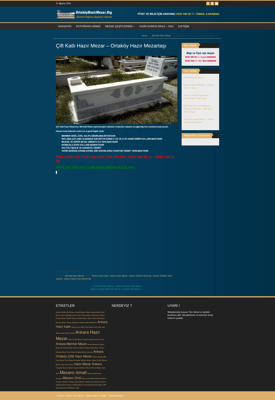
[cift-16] (67, 255)
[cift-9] (136, 209)
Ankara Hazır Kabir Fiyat (79, 327)
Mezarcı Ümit (72, 377)
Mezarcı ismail (73, 372)
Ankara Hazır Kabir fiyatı (97, 327)
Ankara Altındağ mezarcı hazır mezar (73, 315)
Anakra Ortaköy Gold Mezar (65, 312)
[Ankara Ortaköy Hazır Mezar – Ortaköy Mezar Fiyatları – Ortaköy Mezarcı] (84, 14)
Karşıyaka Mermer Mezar (64, 368)
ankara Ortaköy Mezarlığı (140, 275)
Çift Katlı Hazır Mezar (161, 35)
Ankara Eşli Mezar (73, 322)
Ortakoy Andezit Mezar (76, 382)
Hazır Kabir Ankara (67, 364)
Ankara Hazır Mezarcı (75, 339)
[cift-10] (159, 209)
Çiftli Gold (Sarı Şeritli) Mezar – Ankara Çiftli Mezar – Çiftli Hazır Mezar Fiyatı (198, 109)
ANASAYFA (64, 26)
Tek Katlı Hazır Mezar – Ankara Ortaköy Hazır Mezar (117, 286)
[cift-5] (159, 186)
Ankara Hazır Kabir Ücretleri (65, 333)
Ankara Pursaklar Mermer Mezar (80, 360)
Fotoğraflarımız (88, 26)
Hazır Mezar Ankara (88, 364)
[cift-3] (113, 186)
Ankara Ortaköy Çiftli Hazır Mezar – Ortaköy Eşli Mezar (116, 289)
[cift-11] (67, 232)
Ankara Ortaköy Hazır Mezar (89, 348)
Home (144, 35)
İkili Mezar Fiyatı (73, 388)
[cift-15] (159, 232)
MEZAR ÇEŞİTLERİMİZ (119, 26)
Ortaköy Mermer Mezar (64, 385)
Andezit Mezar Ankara (82, 312)
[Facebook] (208, 3)
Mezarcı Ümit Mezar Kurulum (91, 378)
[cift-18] (113, 255)
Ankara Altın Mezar (92, 315)
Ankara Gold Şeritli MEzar (88, 322)
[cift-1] (67, 186)
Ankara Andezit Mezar (194, 77)
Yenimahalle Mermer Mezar (93, 385)
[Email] (216, 3)
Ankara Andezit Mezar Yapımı (82, 318)
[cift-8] (113, 209)
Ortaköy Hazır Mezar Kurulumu (95, 382)
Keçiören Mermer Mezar (82, 368)
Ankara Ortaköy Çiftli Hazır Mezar (79, 353)
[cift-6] (67, 209)
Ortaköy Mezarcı (77, 385)
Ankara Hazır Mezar (119, 275)
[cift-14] (136, 232)
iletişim (183, 26)
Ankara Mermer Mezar (71, 343)
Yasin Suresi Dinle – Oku (156, 26)
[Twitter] (212, 3)
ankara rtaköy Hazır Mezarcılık (77, 278)
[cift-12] (90, 232)
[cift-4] (136, 186)
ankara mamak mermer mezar (93, 339)
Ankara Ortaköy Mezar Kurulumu (82, 352)
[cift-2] (90, 186)
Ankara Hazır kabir (100, 275)
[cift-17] (90, 255)
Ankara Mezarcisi (93, 344)
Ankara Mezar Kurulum (71, 348)
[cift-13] (113, 232)
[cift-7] (90, 209)
